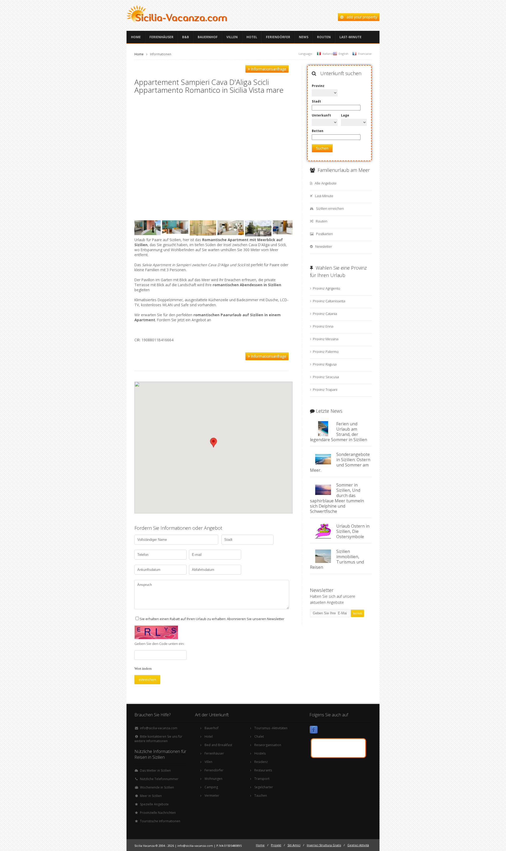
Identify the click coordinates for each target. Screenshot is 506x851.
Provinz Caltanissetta (329, 301)
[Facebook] (313, 731)
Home (136, 37)
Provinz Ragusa (325, 364)
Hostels (260, 753)
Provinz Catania (325, 313)
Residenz (261, 762)
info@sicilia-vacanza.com (158, 728)
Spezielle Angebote (154, 804)
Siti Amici (294, 845)
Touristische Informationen (160, 821)
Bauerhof (211, 728)
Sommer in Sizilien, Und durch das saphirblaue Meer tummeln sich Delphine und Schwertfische (337, 498)
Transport (261, 778)
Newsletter (323, 246)
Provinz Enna (323, 326)
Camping (211, 787)
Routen (324, 37)
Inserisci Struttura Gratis (324, 845)
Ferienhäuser (161, 37)
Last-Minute (350, 37)
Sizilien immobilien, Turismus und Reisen (337, 559)
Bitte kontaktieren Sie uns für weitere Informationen (158, 738)
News (303, 37)
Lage (345, 115)
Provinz (318, 86)
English (343, 54)
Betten (317, 131)
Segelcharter (263, 787)
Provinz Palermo (326, 351)
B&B (185, 37)
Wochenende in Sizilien (157, 787)
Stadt (316, 101)
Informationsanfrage (268, 68)
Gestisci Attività (358, 845)
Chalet (259, 736)
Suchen (322, 148)
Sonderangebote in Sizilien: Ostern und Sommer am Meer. (340, 462)
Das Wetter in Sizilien (155, 770)
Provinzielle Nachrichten (158, 812)
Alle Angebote (326, 183)
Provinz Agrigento (326, 288)
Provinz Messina (325, 339)
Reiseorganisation (267, 745)
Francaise (365, 54)
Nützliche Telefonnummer (159, 779)
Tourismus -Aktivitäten (271, 728)
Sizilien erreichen (330, 208)
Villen (232, 37)
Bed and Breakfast (218, 745)
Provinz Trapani (325, 389)
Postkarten (324, 233)
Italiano (328, 54)
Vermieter (212, 795)
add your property (360, 17)
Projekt (276, 845)
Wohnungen (213, 778)
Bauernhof (208, 37)
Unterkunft (321, 115)
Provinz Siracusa (326, 377)
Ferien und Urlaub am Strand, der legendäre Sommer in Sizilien (338, 431)
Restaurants (263, 770)
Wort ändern (143, 668)
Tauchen (260, 795)
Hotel (251, 37)
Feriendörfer (278, 37)
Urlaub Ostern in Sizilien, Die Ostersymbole (352, 531)
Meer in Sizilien (151, 796)
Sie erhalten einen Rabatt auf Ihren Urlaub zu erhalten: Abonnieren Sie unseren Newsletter (212, 618)
